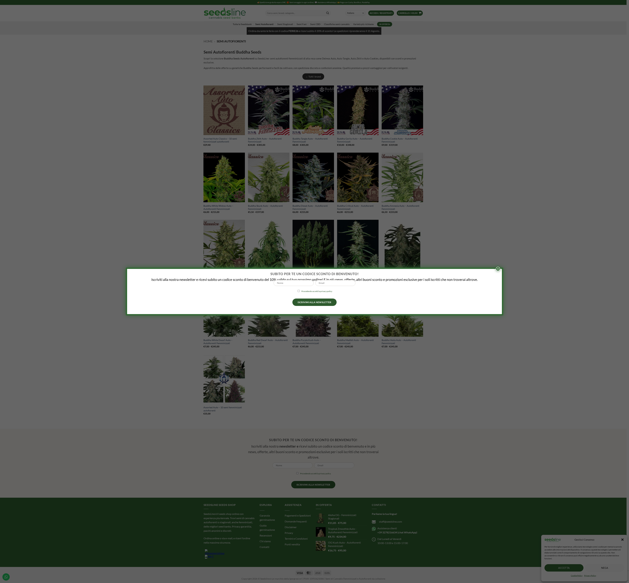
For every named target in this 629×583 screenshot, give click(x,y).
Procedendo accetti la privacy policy (316, 291)
